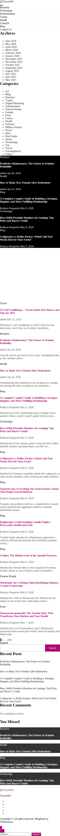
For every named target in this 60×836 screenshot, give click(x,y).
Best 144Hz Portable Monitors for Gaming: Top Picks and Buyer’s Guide (27, 219)
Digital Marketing (14, 103)
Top (7, 145)
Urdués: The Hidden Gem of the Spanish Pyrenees (28, 555)
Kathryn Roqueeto (10, 208)
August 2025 (12, 70)
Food (8, 115)
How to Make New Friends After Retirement (25, 182)
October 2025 (12, 64)
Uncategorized (13, 151)
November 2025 (13, 61)
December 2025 (13, 58)
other (8, 133)
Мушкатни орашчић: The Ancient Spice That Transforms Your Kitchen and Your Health (26, 615)
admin (3, 173)
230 (9, 639)
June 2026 (10, 41)
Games (3, 16)
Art (7, 91)
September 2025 (13, 67)
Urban (8, 154)
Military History (13, 127)
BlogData (40, 818)
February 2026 (13, 53)
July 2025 (10, 73)
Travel (8, 148)
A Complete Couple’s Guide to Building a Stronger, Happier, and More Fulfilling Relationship (29, 200)
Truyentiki (5, 795)
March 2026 (11, 50)
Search (4, 642)
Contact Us (6, 29)
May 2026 (10, 44)
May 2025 (10, 79)
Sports (8, 139)
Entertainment (7, 13)
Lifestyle (4, 23)
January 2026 (12, 55)
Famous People (13, 109)
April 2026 (11, 47)
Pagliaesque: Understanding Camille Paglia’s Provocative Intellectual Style (25, 523)
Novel (8, 130)
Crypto (9, 100)
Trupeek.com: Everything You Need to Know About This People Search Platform (29, 490)
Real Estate (11, 136)
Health (3, 20)
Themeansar (6, 821)
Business (4, 7)
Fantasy (9, 112)
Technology (6, 10)
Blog (2, 26)
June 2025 (10, 76)
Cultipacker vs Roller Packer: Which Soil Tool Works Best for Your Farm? (26, 238)
